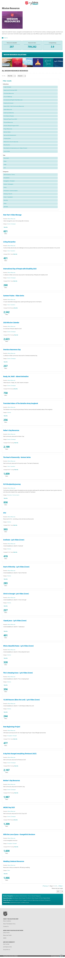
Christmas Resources (9, 93)
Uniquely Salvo (7, 138)
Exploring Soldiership (9, 112)
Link (5, 167)
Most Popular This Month (25, 898)
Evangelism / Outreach (9, 181)
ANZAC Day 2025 (9, 807)
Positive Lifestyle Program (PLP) (11, 125)
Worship (6, 200)
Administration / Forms (9, 174)
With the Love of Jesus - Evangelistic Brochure (19, 834)
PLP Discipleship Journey (12, 484)
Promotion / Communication (11, 190)
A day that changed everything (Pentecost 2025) (19, 754)
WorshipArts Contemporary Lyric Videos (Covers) (15, 148)
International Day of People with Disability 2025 (20, 269)
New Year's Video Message (12, 215)
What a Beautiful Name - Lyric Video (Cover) (18, 646)
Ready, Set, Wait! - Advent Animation (16, 376)
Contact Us (47, 900)
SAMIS (4, 938)
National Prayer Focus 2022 (10, 119)
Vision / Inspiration (8, 197)
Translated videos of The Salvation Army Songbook (20, 403)
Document (6, 158)
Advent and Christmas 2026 (10, 90)
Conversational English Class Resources (13, 99)
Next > (61, 886)
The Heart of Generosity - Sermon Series (17, 457)
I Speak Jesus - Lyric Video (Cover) (14, 621)
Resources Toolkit (7, 935)
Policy (5, 187)
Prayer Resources (8, 128)
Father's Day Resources (11, 430)
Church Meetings (8, 96)
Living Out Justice (9, 242)
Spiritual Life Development (10, 135)
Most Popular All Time (37, 898)
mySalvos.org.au (25, 902)
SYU (4, 513)
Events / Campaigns (8, 184)
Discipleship (6, 177)
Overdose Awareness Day (12, 350)
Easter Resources (8, 109)
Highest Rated (46, 898)
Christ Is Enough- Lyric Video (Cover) (16, 594)
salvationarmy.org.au (15, 902)
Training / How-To (8, 193)
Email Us (6, 37)
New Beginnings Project (11, 727)
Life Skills (6, 206)
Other (5, 161)
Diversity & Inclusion (8, 103)
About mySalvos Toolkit (16, 900)
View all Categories (36, 896)
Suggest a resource (27, 900)
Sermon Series (7, 132)
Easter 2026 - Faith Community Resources (14, 106)
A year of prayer (7, 87)
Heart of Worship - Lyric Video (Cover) (16, 567)
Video (5, 164)
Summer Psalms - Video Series (13, 296)
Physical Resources (8, 122)
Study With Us (6, 949)
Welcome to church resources (11, 141)
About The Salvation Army (9, 923)
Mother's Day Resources (11, 781)
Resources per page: (57, 888)
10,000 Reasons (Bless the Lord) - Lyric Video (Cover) (21, 700)
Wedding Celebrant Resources (13, 861)
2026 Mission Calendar (11, 323)
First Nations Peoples (9, 116)
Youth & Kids (7, 151)
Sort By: (4, 75)
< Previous (45, 886)
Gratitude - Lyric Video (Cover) (13, 540)
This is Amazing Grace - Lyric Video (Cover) (18, 673)
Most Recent (15, 898)
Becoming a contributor (38, 900)
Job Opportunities (7, 946)
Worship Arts (7, 144)
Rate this (6, 227)
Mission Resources (11, 218)
